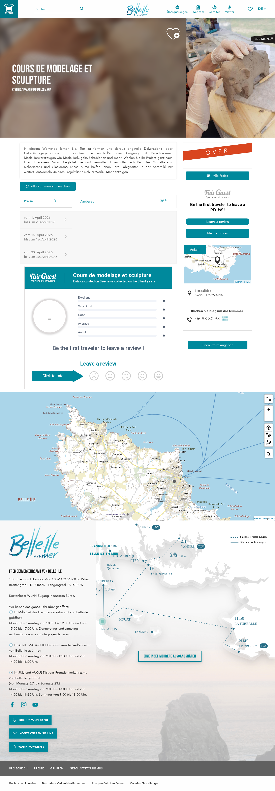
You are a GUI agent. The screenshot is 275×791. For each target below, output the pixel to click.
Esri (265, 518)
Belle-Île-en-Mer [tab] (104, 553)
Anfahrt (195, 249)
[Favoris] (250, 9)
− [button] (268, 417)
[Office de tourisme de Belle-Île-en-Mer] (34, 542)
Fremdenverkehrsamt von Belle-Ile (35, 571)
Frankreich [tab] (100, 546)
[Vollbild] (268, 398)
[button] (262, 9)
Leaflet (238, 281)
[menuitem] (137, 9)
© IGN (247, 281)
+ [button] (268, 409)
